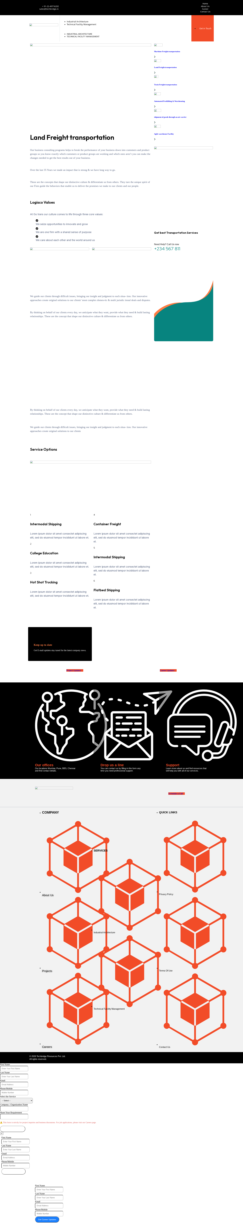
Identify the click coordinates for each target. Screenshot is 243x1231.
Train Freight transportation (165, 85)
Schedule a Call (175, 793)
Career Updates (167, 670)
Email (2, 1080)
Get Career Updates (47, 1219)
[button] (125, 29)
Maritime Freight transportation (167, 51)
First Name (5, 1064)
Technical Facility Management (81, 24)
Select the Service (8, 1096)
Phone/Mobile (6, 1088)
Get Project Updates (13, 1171)
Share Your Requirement (11, 1112)
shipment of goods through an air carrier (170, 117)
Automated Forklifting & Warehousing (169, 101)
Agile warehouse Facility (164, 134)
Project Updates (73, 670)
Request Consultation (12, 1129)
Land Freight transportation (165, 67)
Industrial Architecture (77, 21)
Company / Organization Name (14, 1104)
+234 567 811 (167, 249)
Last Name (5, 1072)
